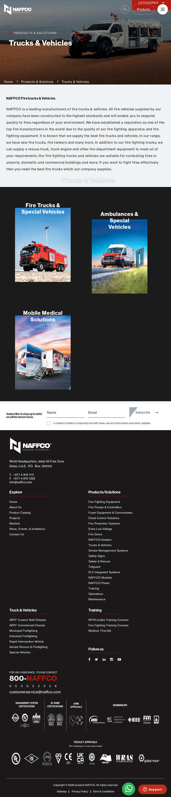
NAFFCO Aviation (100, 539)
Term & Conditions (103, 791)
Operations (95, 593)
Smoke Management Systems (108, 550)
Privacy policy (80, 791)
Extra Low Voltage (100, 529)
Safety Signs (96, 556)
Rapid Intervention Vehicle (26, 641)
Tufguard (94, 566)
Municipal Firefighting (23, 630)
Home (8, 82)
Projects (14, 518)
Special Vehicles (20, 652)
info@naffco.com (20, 482)
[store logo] (23, 9)
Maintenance (97, 599)
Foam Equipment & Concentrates (110, 512)
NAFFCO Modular (100, 577)
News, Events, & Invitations (27, 529)
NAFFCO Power (99, 583)
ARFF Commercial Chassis (27, 625)
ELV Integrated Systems (104, 572)
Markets (14, 523)
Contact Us (16, 534)
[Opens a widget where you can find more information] (152, 790)
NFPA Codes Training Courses (108, 619)
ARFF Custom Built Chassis (27, 619)
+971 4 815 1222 (23, 478)
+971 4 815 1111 (23, 475)
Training (93, 588)
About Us (15, 507)
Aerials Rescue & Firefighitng (28, 647)
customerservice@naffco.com (35, 692)
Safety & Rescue (99, 561)
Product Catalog (20, 512)
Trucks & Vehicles (100, 545)
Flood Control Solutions (103, 518)
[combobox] (80, 8)
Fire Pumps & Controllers (105, 507)
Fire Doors (95, 534)
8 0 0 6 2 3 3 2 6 (33, 686)
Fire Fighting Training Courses (108, 625)
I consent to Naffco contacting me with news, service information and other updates (101, 423)
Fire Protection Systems (104, 523)
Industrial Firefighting (23, 636)
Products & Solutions (37, 82)
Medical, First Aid (99, 630)
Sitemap (62, 791)
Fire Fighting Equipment (104, 501)
